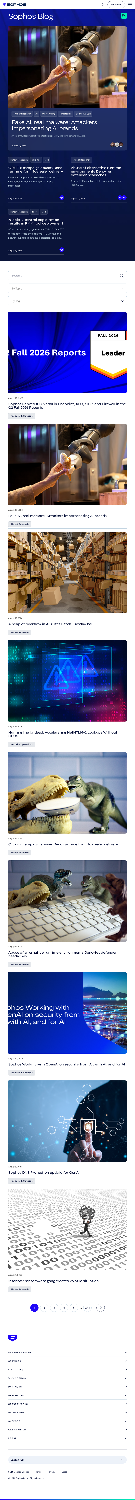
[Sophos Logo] (14, 4)
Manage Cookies (21, 1472)
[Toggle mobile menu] (130, 4)
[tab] (67, 1352)
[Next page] (100, 1308)
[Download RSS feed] (119, 16)
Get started (116, 4)
